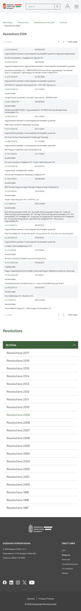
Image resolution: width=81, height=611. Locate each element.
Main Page (7, 22)
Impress (31, 598)
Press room (66, 559)
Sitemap (65, 573)
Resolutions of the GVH (44, 22)
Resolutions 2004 (18, 453)
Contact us (66, 555)
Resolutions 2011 (18, 399)
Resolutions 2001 (18, 476)
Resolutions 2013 (18, 383)
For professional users (70, 564)
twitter (24, 582)
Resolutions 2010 (18, 407)
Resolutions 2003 (18, 461)
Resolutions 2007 (18, 430)
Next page (72, 41)
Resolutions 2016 (18, 360)
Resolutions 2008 (18, 422)
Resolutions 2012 (18, 391)
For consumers (67, 569)
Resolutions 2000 (18, 484)
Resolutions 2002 (18, 469)
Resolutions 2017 (18, 353)
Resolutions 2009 (18, 414)
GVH (63, 550)
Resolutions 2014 (18, 376)
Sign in (67, 6)
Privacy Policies (46, 598)
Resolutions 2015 (18, 368)
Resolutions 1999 (18, 492)
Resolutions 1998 (18, 500)
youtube (31, 582)
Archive (11, 345)
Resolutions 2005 (18, 445)
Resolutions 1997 (18, 507)
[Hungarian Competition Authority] (12, 5)
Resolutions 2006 (18, 438)
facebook (5, 582)
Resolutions (23, 22)
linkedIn (11, 582)
